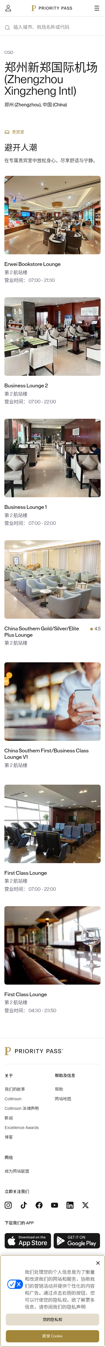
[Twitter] (85, 1205)
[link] (28, 1241)
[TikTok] (23, 1205)
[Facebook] (39, 1205)
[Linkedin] (70, 1205)
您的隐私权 (52, 1319)
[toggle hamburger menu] (96, 8)
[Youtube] (54, 1205)
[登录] (8, 8)
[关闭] (98, 1263)
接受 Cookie (52, 1336)
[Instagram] (8, 1205)
